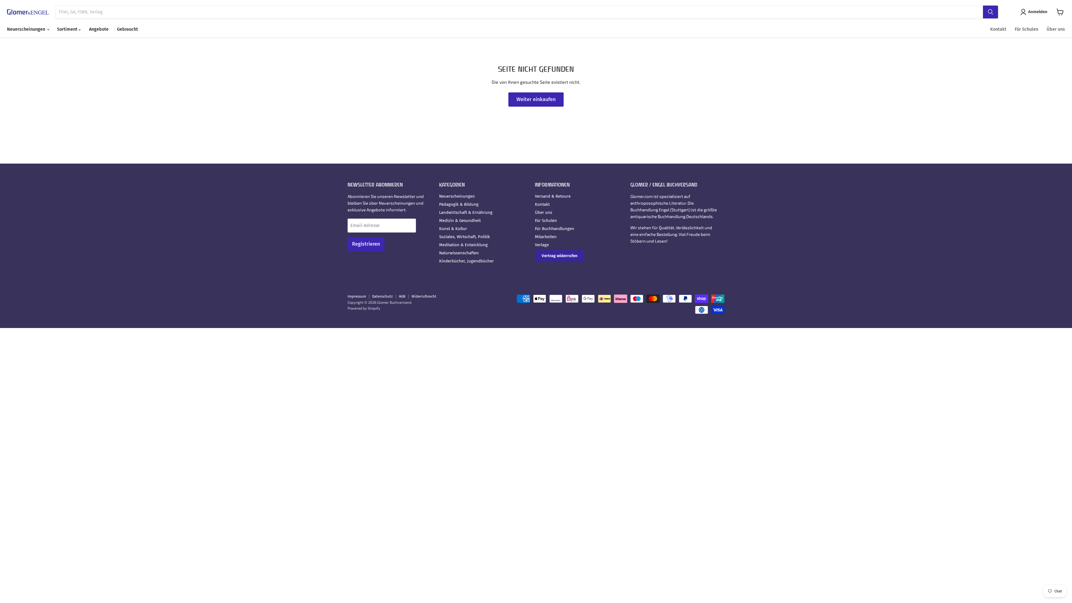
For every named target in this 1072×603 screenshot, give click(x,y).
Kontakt (998, 29)
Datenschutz (382, 296)
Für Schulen (1026, 29)
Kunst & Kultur (453, 228)
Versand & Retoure (553, 196)
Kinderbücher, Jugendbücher (466, 261)
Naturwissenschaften (459, 252)
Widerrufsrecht (423, 296)
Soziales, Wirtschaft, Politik (464, 236)
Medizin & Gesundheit (460, 220)
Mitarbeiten (546, 236)
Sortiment (67, 29)
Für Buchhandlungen (554, 228)
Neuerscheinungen (26, 29)
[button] (1035, 12)
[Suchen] (990, 12)
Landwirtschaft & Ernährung (465, 212)
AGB (402, 296)
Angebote (99, 29)
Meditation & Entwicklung (463, 244)
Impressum (357, 296)
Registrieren (366, 244)
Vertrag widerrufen (560, 255)
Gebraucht (127, 29)
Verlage (542, 244)
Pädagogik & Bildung (458, 204)
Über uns (1056, 29)
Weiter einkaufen (536, 99)
